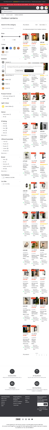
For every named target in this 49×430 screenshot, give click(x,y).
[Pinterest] (29, 419)
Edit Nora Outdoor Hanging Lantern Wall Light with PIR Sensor (35, 342)
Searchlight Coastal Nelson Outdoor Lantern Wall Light (35, 169)
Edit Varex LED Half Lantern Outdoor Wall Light (26, 341)
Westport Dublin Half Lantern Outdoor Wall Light (35, 257)
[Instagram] (26, 419)
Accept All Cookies (29, 70)
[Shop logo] (6, 8)
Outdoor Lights (9, 14)
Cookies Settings (19, 70)
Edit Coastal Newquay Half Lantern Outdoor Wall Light (43, 50)
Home (2, 14)
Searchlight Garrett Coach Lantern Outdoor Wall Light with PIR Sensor (26, 229)
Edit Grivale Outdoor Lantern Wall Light (43, 199)
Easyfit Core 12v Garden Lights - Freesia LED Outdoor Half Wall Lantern (43, 138)
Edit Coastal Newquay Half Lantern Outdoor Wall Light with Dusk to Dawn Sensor (26, 198)
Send (45, 404)
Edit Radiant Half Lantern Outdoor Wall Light (35, 227)
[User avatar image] (42, 7)
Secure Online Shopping (16, 399)
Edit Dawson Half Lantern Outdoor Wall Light (26, 110)
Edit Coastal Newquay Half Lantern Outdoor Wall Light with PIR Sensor (26, 82)
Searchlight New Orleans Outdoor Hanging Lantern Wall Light (26, 313)
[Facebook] (23, 419)
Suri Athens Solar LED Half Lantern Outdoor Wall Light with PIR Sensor (35, 80)
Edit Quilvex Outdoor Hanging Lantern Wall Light (26, 286)
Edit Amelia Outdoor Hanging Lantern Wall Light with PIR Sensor (26, 52)
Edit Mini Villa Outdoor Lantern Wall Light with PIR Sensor (43, 81)
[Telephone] (37, 7)
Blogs (26, 400)
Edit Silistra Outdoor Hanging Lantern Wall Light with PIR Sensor (43, 171)
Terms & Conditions (17, 401)
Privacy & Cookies (17, 403)
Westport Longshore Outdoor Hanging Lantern (34, 50)
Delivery (3, 402)
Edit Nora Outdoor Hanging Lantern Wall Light (43, 286)
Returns (3, 404)
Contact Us (3, 400)
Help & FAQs (4, 398)
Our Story (27, 398)
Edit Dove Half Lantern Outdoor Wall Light (43, 256)
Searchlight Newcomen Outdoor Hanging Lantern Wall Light (34, 140)
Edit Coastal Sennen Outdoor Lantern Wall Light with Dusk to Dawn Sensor (43, 110)
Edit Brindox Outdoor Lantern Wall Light (26, 256)
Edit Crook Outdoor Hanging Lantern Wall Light (34, 109)
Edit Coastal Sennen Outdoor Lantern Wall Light (26, 141)
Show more (4, 55)
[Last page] (46, 355)
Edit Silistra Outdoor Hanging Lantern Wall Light (34, 200)
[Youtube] (32, 419)
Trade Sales (15, 405)
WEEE (2, 405)
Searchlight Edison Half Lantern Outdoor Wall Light (43, 230)
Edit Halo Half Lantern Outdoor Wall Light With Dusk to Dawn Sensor (43, 314)
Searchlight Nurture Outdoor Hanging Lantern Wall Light (26, 168)
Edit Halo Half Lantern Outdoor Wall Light (35, 285)
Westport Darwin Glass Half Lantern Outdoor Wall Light (35, 314)
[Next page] (44, 355)
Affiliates (27, 402)
